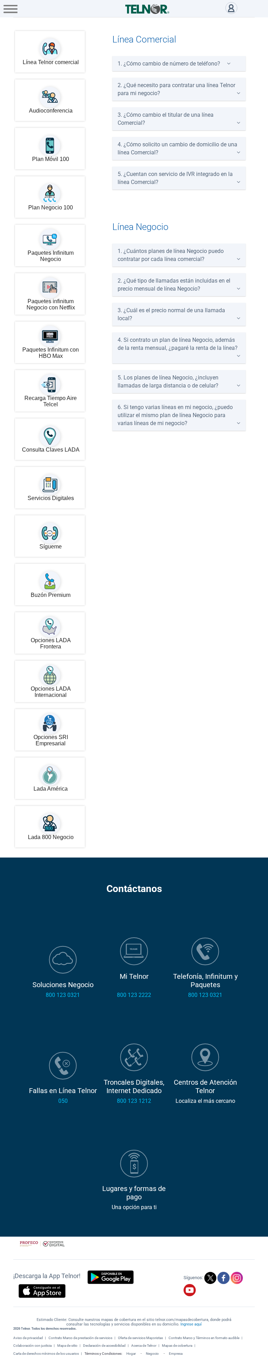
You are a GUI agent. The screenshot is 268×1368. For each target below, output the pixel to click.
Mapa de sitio (67, 1345)
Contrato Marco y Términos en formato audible (204, 1338)
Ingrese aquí (191, 1324)
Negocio (152, 1353)
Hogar (131, 1353)
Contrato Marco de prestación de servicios (80, 1338)
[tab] (179, 63)
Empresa (176, 1353)
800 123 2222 (134, 995)
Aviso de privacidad (28, 1338)
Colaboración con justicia (32, 1345)
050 (63, 1101)
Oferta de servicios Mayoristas (140, 1338)
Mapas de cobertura (177, 1345)
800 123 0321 (63, 995)
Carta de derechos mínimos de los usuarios (46, 1353)
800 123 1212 (134, 1101)
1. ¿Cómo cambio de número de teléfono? (169, 63)
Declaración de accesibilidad (104, 1345)
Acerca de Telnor (143, 1345)
